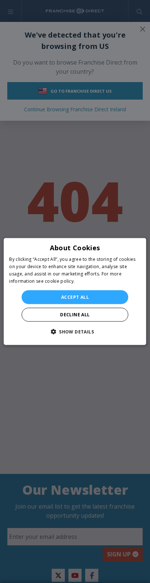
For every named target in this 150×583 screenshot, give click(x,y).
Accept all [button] (75, 297)
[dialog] (75, 291)
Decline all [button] (75, 314)
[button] (75, 331)
